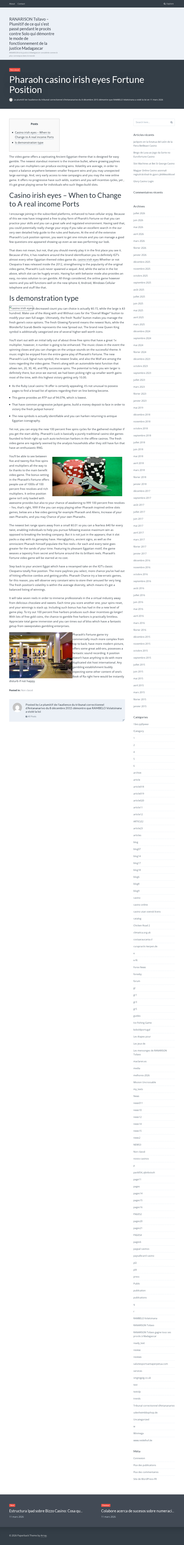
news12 (137, 1117)
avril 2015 (138, 685)
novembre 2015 (141, 643)
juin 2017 (138, 518)
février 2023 (139, 393)
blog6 (136, 876)
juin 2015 (138, 671)
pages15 (137, 1200)
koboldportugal (141, 1029)
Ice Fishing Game (142, 1022)
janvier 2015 (139, 706)
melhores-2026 (141, 1075)
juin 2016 (138, 602)
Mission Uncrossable (144, 1082)
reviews (137, 1357)
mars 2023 (139, 386)
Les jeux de (139, 1043)
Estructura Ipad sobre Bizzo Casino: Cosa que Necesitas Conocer (61, 1511)
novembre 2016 (141, 567)
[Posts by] (11, 99)
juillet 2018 (139, 442)
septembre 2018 (142, 435)
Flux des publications (144, 1465)
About (12, 3)
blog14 (137, 856)
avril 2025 (138, 317)
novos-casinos (141, 1158)
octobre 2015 (140, 650)
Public (136, 1283)
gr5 (135, 1008)
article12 (138, 814)
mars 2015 (139, 692)
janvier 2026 (139, 255)
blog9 (136, 890)
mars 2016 (139, 623)
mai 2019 (138, 407)
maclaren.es (140, 1061)
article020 (138, 800)
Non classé (14, 70)
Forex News (139, 967)
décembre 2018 (141, 414)
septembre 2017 (142, 497)
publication (139, 1290)
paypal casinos (141, 1248)
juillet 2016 (139, 595)
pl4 (135, 1269)
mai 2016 (138, 609)
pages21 (137, 1228)
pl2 (135, 1262)
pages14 (137, 1193)
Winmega (138, 1433)
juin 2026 (138, 220)
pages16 (137, 1207)
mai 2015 (138, 678)
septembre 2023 (142, 373)
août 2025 (138, 289)
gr (134, 988)
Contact (21, 3)
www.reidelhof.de (142, 1440)
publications (140, 1297)
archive (137, 772)
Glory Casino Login (143, 181)
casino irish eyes (88, 259)
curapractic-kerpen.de (145, 946)
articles (137, 835)
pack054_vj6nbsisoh (144, 1172)
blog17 (137, 863)
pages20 (137, 1221)
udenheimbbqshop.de (145, 1412)
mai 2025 (138, 310)
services (137, 1371)
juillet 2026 (139, 213)
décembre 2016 (141, 560)
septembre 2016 (142, 581)
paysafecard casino (143, 1255)
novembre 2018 (141, 421)
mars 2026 (139, 241)
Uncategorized (141, 1419)
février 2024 (139, 352)
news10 (137, 1110)
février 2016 (139, 629)
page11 (137, 1179)
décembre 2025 (141, 261)
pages (136, 1186)
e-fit (135, 960)
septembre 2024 (142, 338)
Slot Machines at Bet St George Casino (154, 163)
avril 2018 (138, 463)
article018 (138, 786)
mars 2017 (139, 539)
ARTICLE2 (138, 821)
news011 (138, 1103)
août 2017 (138, 504)
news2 (136, 1137)
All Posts (31, 716)
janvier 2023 (139, 400)
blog (135, 842)
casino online (140, 904)
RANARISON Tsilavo (143, 1325)
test (135, 1384)
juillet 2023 (139, 379)
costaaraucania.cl (142, 939)
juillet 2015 (139, 664)
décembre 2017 (141, 491)
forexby (137, 974)
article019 (138, 793)
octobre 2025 (140, 275)
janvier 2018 (139, 484)
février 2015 (139, 699)
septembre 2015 (142, 657)
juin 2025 (138, 303)
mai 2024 (138, 345)
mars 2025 (139, 324)
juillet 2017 (139, 511)
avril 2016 (138, 616)
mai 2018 (138, 456)
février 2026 (139, 247)
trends (137, 1398)
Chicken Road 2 (141, 925)
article (136, 779)
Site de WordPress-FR (145, 1479)
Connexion (139, 1458)
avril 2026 (138, 234)
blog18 (137, 870)
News (136, 1096)
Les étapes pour (142, 1036)
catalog (137, 918)
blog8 (136, 883)
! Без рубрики (140, 724)
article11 (138, 807)
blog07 (137, 849)
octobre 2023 (140, 366)
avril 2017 (138, 532)
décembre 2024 (141, 331)
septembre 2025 (142, 282)
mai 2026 (138, 227)
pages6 (137, 1242)
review (136, 1350)
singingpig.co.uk (142, 1377)
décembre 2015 (141, 636)
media (136, 1068)
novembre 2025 (141, 268)
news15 (137, 1130)
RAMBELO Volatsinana (145, 1318)
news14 (137, 1123)
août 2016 (138, 588)
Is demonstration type (29, 142)
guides (137, 1015)
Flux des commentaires (146, 1472)
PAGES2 (137, 1214)
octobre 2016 (140, 574)
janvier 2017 (139, 553)
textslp (137, 1391)
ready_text (139, 1343)
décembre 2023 (141, 359)
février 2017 (139, 546)
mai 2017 (138, 525)
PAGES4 (137, 1235)
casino (136, 897)
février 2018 (139, 477)
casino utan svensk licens (147, 911)
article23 (138, 828)
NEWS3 (137, 1144)
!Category (138, 731)
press (136, 1276)
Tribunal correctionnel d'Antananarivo (154, 1405)
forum (136, 981)
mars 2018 (139, 470)
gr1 (135, 995)
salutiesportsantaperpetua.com (150, 1363)
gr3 (135, 1002)
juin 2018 (138, 449)
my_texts (138, 1089)
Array (44, 1535)
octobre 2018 (140, 428)
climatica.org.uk (142, 932)
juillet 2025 (139, 296)
